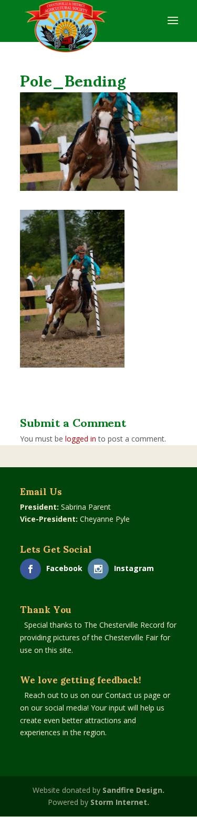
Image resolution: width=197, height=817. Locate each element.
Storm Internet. (119, 802)
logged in (80, 439)
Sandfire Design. (133, 790)
